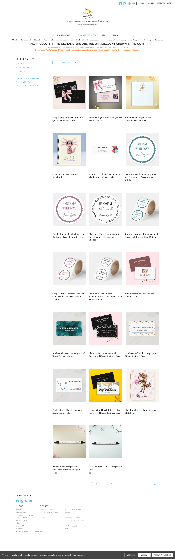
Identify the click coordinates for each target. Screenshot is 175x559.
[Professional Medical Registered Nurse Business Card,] (142, 328)
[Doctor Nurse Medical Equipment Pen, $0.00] (105, 442)
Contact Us (20, 526)
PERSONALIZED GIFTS (86, 35)
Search (141, 3)
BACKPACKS (21, 64)
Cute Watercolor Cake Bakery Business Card (139, 295)
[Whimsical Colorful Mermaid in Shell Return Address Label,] (105, 149)
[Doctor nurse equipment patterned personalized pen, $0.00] (69, 442)
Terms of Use (21, 520)
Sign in (151, 3)
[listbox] (69, 62)
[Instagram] (124, 3)
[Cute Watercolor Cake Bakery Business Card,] (142, 269)
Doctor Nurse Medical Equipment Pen (105, 468)
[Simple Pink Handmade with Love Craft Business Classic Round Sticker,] (69, 269)
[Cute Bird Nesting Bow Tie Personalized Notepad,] (142, 92)
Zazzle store (56, 40)
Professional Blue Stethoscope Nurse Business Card (67, 411)
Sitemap (19, 528)
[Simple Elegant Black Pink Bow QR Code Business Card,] (69, 92)
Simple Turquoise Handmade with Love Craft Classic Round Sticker (141, 235)
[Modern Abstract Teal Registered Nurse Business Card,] (69, 328)
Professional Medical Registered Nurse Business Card (141, 355)
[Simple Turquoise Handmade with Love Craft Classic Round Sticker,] (142, 209)
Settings (131, 554)
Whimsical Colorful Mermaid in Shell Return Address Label (104, 176)
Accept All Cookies (162, 554)
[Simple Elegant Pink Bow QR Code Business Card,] (105, 92)
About (18, 510)
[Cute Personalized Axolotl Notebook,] (69, 149)
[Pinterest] (129, 3)
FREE (104, 35)
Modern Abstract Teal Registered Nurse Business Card (68, 355)
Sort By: (57, 62)
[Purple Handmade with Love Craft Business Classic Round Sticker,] (69, 209)
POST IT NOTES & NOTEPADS (28, 86)
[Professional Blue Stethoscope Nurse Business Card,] (69, 385)
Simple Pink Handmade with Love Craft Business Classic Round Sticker (69, 296)
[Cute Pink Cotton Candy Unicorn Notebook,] (142, 385)
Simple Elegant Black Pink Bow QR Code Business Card (67, 119)
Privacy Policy (22, 512)
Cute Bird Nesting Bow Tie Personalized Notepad (138, 119)
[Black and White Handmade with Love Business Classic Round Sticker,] (105, 209)
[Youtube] (133, 3)
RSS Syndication (22, 518)
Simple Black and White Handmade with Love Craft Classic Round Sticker (105, 296)
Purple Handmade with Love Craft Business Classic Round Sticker (69, 235)
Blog (18, 523)
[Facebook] (120, 3)
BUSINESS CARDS (23, 67)
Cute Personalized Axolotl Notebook (65, 176)
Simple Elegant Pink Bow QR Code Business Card (105, 119)
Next (155, 484)
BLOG (115, 35)
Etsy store (124, 47)
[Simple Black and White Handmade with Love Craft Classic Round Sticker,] (105, 269)
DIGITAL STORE (63, 35)
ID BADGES (21, 75)
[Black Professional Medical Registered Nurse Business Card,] (105, 328)
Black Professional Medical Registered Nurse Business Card (104, 355)
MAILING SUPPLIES (24, 82)
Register (161, 3)
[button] (87, 537)
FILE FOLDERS (22, 71)
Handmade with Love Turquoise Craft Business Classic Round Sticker (140, 177)
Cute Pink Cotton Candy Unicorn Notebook (141, 411)
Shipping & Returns (24, 515)
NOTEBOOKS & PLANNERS (27, 78)
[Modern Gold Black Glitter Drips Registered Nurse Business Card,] (105, 385)
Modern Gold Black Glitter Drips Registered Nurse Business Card (104, 411)
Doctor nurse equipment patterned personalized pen (66, 468)
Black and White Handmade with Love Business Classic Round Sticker (104, 237)
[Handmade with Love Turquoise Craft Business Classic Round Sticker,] (142, 149)
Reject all (144, 554)
